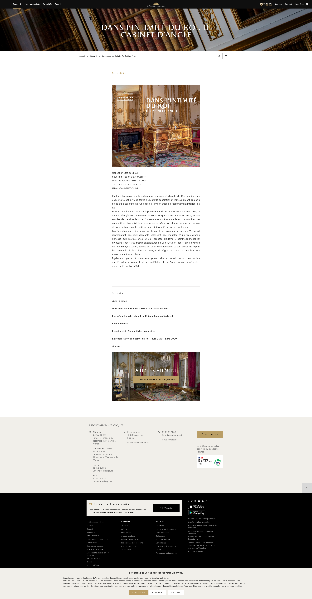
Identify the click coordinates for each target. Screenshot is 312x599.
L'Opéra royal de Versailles (199, 522)
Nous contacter (169, 440)
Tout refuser (158, 592)
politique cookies (133, 581)
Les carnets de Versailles (166, 546)
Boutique (278, 4)
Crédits (89, 562)
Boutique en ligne (163, 539)
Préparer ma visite (32, 4)
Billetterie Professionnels (166, 529)
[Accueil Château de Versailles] (156, 4)
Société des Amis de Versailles (200, 542)
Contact (90, 529)
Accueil (82, 56)
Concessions (92, 543)
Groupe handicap (128, 536)
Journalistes (126, 550)
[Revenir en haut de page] (307, 488)
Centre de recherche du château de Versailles (202, 527)
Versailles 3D (161, 543)
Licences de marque (95, 546)
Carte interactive (162, 533)
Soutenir (288, 4)
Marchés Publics (93, 558)
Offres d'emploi (93, 536)
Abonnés (124, 526)
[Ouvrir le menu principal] (5, 4)
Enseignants (126, 533)
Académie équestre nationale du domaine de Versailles (201, 547)
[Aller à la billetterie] (265, 4)
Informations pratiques (138, 443)
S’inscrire (168, 508)
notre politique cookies (232, 586)
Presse (158, 550)
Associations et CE (128, 546)
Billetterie (160, 526)
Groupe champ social (130, 539)
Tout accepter (139, 592)
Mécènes (124, 529)
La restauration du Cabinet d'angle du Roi (156, 380)
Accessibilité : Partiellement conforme (98, 554)
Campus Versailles (195, 551)
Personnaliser (176, 592)
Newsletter (91, 532)
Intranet (90, 526)
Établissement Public (95, 522)
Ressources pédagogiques (166, 553)
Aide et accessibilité (95, 549)
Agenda (58, 4)
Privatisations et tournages (97, 539)
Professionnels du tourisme (132, 543)
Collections (160, 536)
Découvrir (17, 4)
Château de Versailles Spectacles (201, 519)
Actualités (47, 4)
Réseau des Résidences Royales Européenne (201, 538)
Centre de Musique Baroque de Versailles (200, 532)
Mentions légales (93, 565)
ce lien (87, 586)
